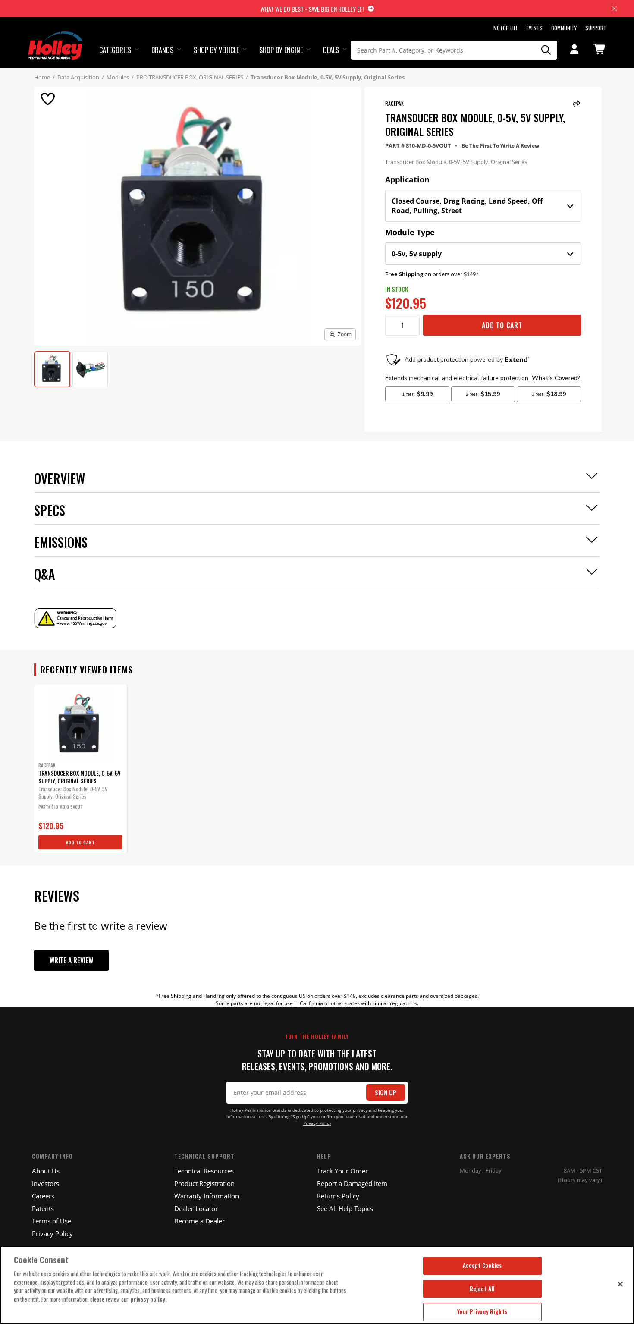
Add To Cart (502, 325)
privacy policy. (149, 1299)
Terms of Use (51, 1221)
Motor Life (505, 27)
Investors (45, 1183)
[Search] (546, 50)
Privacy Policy (317, 1123)
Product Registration (204, 1183)
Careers (43, 1196)
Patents (43, 1208)
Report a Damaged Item (352, 1183)
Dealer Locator (196, 1208)
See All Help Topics (345, 1208)
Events (535, 27)
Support (595, 27)
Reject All (482, 1288)
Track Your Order (342, 1171)
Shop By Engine (281, 50)
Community (564, 27)
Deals (331, 50)
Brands (162, 50)
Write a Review (71, 960)
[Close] (620, 1283)
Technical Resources (204, 1171)
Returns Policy (338, 1196)
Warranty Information (206, 1196)
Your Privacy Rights (482, 1311)
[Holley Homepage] (56, 37)
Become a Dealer (199, 1221)
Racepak (394, 103)
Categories (115, 50)
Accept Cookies (482, 1265)
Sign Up (385, 1092)
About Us (46, 1171)
